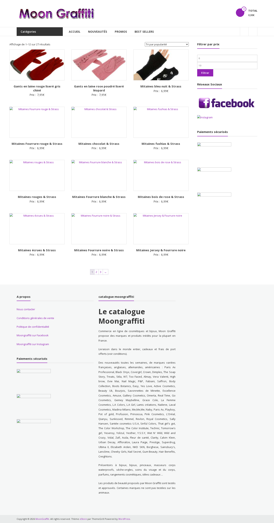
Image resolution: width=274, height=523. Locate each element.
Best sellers (144, 31)
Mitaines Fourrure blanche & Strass (99, 197)
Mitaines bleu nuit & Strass (160, 86)
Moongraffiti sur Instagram (33, 344)
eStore (83, 518)
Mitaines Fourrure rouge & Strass (37, 144)
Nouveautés (97, 31)
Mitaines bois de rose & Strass (161, 197)
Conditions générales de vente (35, 318)
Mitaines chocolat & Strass (98, 144)
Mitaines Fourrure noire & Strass (99, 250)
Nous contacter (26, 309)
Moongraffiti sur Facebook (33, 335)
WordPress (124, 518)
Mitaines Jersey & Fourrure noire (161, 250)
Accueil (74, 31)
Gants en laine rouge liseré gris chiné (37, 88)
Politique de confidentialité (33, 326)
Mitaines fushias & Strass (161, 144)
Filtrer (205, 73)
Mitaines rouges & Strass (37, 197)
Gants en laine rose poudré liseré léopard (99, 88)
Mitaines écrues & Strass (37, 250)
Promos (121, 31)
